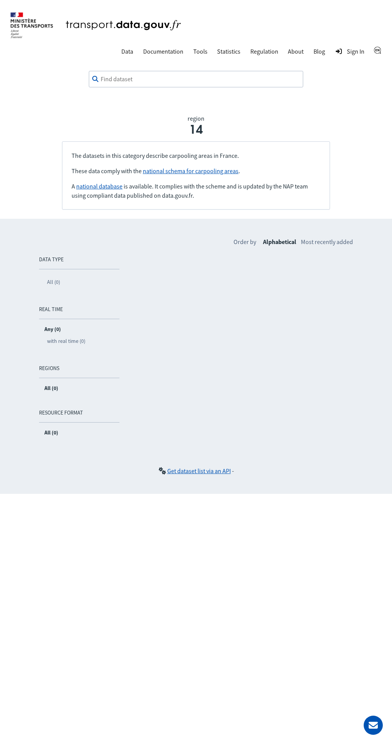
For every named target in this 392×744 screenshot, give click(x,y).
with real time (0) (66, 341)
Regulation (264, 51)
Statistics (228, 51)
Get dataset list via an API (199, 471)
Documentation (163, 51)
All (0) (53, 282)
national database (99, 186)
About (296, 51)
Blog (319, 51)
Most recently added (327, 242)
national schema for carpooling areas (190, 171)
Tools (200, 51)
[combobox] (196, 79)
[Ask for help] (373, 725)
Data (127, 51)
